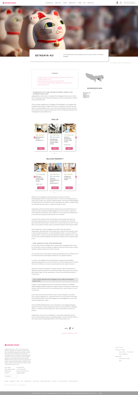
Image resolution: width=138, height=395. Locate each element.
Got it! (100, 393)
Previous (35, 137)
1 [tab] (52, 153)
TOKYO (122, 62)
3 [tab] (54, 153)
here (95, 393)
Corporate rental (27, 381)
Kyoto (120, 360)
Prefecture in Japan (117, 62)
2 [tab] (53, 153)
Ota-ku (85, 94)
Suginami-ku (86, 96)
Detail (40, 148)
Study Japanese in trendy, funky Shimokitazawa (51, 81)
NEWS (80, 2)
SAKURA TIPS (72, 2)
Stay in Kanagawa (123, 354)
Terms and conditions (62, 381)
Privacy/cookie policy (73, 381)
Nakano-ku (86, 97)
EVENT (65, 2)
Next (76, 137)
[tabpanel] (40, 137)
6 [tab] (57, 153)
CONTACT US (90, 2)
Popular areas (118, 356)
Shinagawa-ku (87, 92)
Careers (18, 381)
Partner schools (36, 381)
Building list (12, 381)
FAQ (84, 2)
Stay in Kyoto (130, 351)
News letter (54, 381)
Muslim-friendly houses (46, 381)
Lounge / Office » (21, 372)
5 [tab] (56, 153)
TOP (111, 62)
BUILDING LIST (49, 2)
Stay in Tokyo (122, 351)
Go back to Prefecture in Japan (69, 333)
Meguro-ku (86, 95)
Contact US (8, 376)
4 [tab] (55, 153)
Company (7, 381)
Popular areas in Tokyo (124, 358)
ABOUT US (58, 2)
